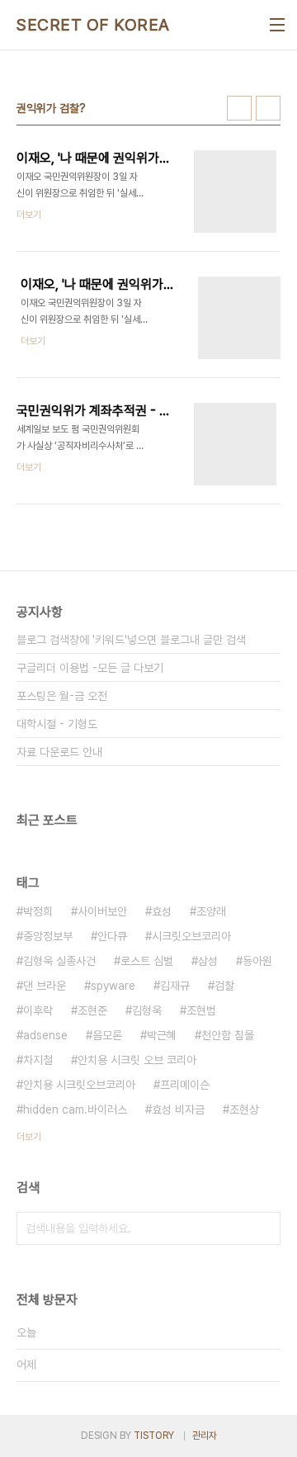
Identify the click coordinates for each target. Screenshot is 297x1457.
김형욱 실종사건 (59, 960)
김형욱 (147, 1010)
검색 (264, 1228)
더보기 (28, 1136)
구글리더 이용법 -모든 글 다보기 (89, 667)
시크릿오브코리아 (191, 936)
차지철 (38, 1060)
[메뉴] (277, 25)
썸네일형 (239, 108)
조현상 (244, 1109)
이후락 (38, 1010)
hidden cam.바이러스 (75, 1109)
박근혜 (162, 1035)
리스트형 (268, 108)
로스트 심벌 (146, 960)
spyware (113, 985)
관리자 (204, 1435)
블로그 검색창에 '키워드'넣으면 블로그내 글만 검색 (131, 639)
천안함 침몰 (227, 1035)
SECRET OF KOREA (93, 25)
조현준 (92, 1010)
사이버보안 (102, 911)
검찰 (224, 985)
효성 (162, 911)
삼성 (208, 960)
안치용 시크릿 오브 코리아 (137, 1060)
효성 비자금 (178, 1109)
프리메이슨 (185, 1084)
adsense (45, 1035)
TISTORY (154, 1435)
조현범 (201, 1010)
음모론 (107, 1035)
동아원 (257, 960)
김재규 (175, 985)
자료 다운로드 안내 (59, 752)
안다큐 (112, 936)
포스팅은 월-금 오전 (61, 695)
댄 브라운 (44, 985)
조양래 (211, 911)
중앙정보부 (48, 936)
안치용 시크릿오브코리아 (79, 1084)
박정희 (38, 911)
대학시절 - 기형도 (56, 724)
